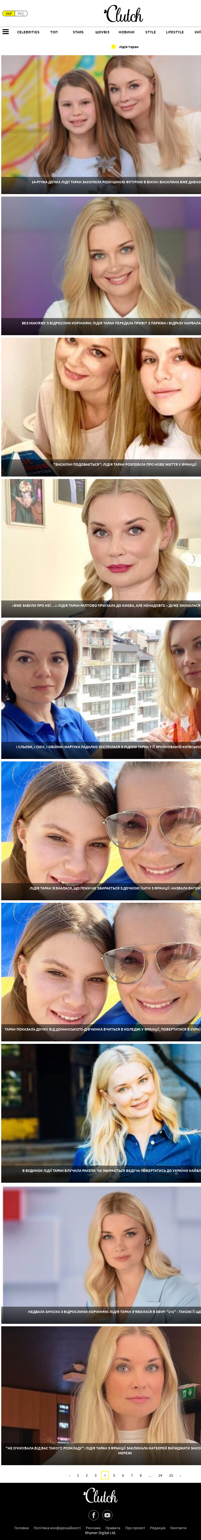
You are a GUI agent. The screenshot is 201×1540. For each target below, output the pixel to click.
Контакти (178, 1527)
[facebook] (93, 1515)
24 (160, 1475)
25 (171, 1475)
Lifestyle (175, 31)
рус (21, 13)
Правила (112, 1527)
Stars (78, 31)
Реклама (93, 1527)
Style (150, 31)
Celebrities (28, 31)
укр (9, 13)
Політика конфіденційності (57, 1527)
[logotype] (123, 13)
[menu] (5, 32)
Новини (127, 31)
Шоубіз (102, 31)
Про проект (135, 1527)
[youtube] (107, 1515)
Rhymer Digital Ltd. (100, 1532)
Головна (21, 1527)
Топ (54, 31)
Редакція (157, 1527)
